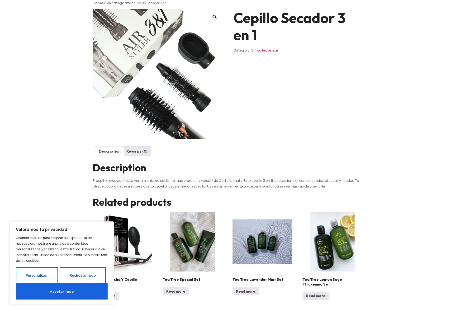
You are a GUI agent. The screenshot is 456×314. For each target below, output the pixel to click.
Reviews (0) (136, 151)
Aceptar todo (62, 291)
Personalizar (37, 275)
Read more (175, 291)
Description (109, 151)
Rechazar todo (83, 275)
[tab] (109, 151)
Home (98, 2)
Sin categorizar (119, 2)
